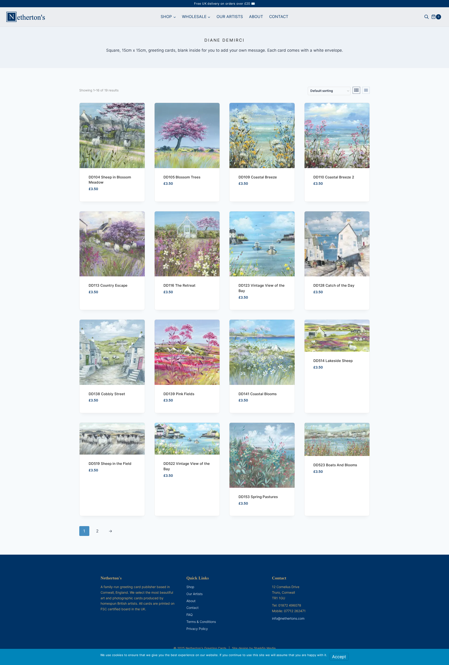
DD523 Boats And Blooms (335, 465)
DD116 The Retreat (179, 285)
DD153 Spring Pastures (258, 497)
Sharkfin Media (264, 648)
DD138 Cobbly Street (107, 394)
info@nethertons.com (288, 618)
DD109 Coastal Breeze (258, 177)
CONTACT (278, 16)
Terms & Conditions (201, 622)
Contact (192, 608)
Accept (339, 656)
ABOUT (256, 16)
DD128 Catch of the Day (334, 285)
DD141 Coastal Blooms (258, 394)
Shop (190, 587)
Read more (245, 200)
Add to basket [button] (174, 200)
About (191, 601)
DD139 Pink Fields (178, 394)
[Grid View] (356, 90)
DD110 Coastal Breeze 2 (333, 177)
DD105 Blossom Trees (181, 177)
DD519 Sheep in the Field (110, 463)
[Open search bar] (426, 17)
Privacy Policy (197, 629)
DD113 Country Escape (108, 285)
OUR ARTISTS (230, 16)
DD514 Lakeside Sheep (333, 360)
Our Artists (194, 594)
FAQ (189, 615)
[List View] (366, 90)
